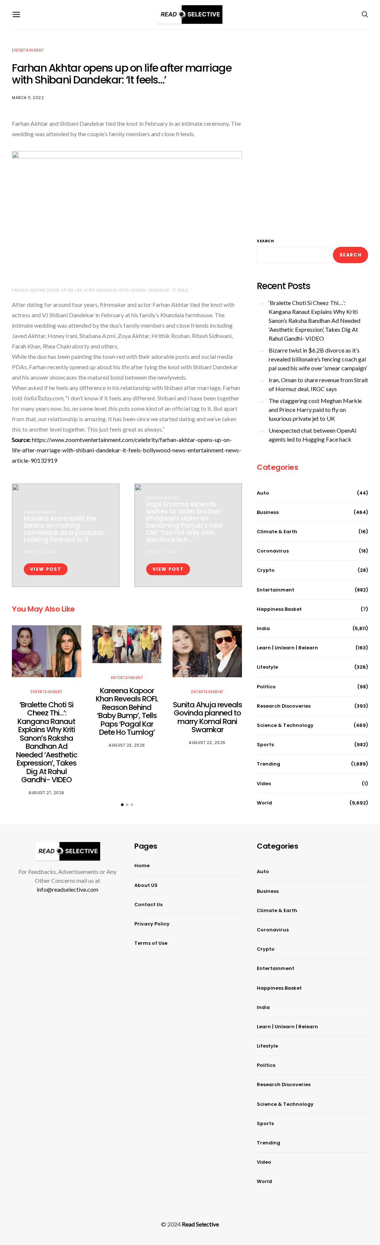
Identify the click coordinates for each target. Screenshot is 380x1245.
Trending (268, 764)
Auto (263, 493)
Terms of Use (150, 943)
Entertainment (28, 50)
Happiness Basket (279, 609)
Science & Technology (285, 725)
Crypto (266, 570)
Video (264, 783)
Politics (266, 687)
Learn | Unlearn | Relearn (287, 648)
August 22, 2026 (207, 743)
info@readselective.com (67, 889)
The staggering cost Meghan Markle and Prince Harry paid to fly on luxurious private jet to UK (315, 409)
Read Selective (200, 1224)
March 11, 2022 (28, 98)
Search (265, 241)
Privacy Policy (152, 924)
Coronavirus (273, 551)
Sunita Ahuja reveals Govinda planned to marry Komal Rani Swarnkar (207, 717)
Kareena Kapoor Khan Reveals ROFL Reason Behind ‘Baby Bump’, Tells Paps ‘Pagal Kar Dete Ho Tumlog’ (127, 711)
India (263, 628)
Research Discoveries (284, 706)
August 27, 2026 (47, 793)
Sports (265, 744)
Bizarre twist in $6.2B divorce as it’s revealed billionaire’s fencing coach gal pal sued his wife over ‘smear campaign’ (318, 359)
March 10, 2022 (40, 551)
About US (146, 885)
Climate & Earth (277, 531)
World (264, 803)
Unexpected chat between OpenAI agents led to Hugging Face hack (313, 435)
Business (268, 512)
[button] (122, 804)
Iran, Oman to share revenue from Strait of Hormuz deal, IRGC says (318, 384)
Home (142, 865)
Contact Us (148, 904)
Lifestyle (267, 667)
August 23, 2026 (127, 745)
